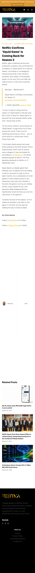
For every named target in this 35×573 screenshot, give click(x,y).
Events (17, 533)
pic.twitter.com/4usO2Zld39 (15, 100)
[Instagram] (8, 523)
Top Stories (29, 43)
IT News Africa (13, 225)
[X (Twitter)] (5, 523)
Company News (20, 43)
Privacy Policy (17, 536)
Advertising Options (17, 539)
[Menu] (32, 10)
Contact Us (17, 541)
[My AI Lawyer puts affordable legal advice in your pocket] (17, 394)
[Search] (28, 9)
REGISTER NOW (17, 4)
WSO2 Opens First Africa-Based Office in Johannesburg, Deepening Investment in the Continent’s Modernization (16, 436)
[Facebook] (2, 523)
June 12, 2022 (25, 105)
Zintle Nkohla (12, 220)
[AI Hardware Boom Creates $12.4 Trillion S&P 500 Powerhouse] (17, 453)
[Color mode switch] (24, 10)
